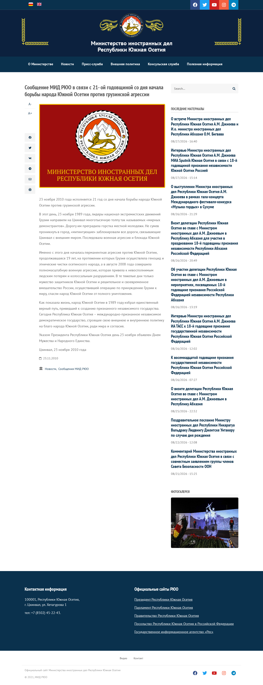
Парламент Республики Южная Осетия (163, 607)
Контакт (138, 658)
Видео (123, 658)
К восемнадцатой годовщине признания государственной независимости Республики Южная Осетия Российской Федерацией (202, 365)
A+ (30, 113)
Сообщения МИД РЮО (73, 369)
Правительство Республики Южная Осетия (166, 615)
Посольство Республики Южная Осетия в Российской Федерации (184, 623)
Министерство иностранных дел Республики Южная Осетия (131, 46)
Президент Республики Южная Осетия (163, 599)
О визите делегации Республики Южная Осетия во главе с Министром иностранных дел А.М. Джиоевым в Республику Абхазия (202, 396)
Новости (67, 64)
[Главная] (131, 25)
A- (30, 104)
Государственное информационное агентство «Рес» (173, 632)
